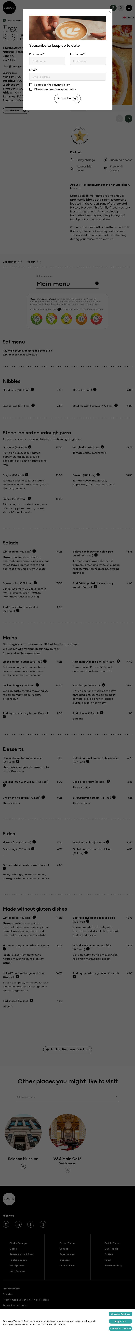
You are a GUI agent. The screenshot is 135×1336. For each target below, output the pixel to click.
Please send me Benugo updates (55, 89)
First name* (36, 54)
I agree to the (52, 84)
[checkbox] (30, 85)
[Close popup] (109, 12)
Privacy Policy (61, 84)
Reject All (120, 1321)
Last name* (77, 54)
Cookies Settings (120, 1314)
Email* (33, 70)
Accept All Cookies (120, 1328)
